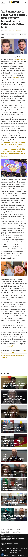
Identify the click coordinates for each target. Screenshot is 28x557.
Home (3, 530)
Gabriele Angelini (8, 31)
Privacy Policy (5, 532)
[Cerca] (25, 2)
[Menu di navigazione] (3, 2)
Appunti (15, 77)
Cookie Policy (16, 532)
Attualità (18, 31)
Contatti (18, 530)
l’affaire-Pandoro (20, 59)
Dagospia (10, 346)
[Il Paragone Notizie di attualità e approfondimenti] (14, 2)
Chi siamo (10, 530)
